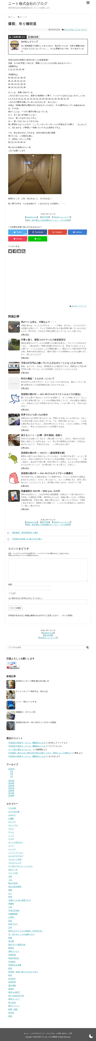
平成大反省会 (14, 911)
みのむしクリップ (79, 306)
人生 (10, 880)
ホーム (26, 1033)
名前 (10, 584)
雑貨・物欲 (13, 1009)
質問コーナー (14, 999)
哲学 (10, 897)
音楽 (10, 1016)
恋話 (10, 921)
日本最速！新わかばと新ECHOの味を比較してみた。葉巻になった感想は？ (40, 753)
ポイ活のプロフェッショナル (20, 866)
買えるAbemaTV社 (16, 996)
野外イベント (14, 1006)
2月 (11, 774)
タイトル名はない (15, 842)
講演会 (11, 989)
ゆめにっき (13, 870)
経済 (10, 975)
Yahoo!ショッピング (61, 217)
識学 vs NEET (14, 992)
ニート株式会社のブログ (28, 4)
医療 (10, 890)
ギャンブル (68, 30)
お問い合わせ (62, 1033)
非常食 (11, 1013)
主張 (10, 876)
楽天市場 (45, 217)
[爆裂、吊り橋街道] (77, 232)
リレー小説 (13, 873)
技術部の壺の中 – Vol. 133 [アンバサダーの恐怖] (36, 722)
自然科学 (12, 982)
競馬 (10, 968)
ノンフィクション (15, 853)
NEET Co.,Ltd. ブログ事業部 (47, 1037)
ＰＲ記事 (12, 808)
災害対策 (12, 955)
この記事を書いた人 (18, 37)
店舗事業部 (13, 914)
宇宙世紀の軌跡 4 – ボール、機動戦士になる (27, 743)
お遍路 (11, 818)
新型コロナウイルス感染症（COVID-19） (25, 931)
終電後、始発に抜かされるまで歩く (23, 972)
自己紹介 (12, 979)
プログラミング (14, 863)
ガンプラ (12, 822)
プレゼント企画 (14, 859)
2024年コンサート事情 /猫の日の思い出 (32, 681)
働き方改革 (13, 883)
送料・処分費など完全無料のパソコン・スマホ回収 (48, 220)
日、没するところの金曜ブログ (21, 934)
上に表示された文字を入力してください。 (26, 598)
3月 (11, 771)
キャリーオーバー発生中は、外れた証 (32, 691)
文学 (10, 928)
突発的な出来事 (14, 965)
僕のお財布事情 (14, 887)
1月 (11, 776)
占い (10, 893)
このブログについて (38, 1033)
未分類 (11, 941)
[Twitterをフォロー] (10, 251)
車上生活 (12, 1003)
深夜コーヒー (14, 951)
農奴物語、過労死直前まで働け (25, 533)
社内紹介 (12, 962)
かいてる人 (51, 1033)
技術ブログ (13, 924)
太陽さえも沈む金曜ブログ (19, 900)
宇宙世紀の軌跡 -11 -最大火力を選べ (27, 539)
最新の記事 (34, 37)
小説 (10, 907)
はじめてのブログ (15, 856)
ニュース (12, 849)
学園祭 (11, 904)
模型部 (11, 948)
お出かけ (12, 815)
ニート (84, 30)
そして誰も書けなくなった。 (20, 750)
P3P (70, 1033)
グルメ (11, 829)
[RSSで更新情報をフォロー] (23, 251)
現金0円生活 (13, 958)
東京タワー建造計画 (16, 945)
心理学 (11, 917)
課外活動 (12, 985)
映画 (10, 938)
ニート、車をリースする (26, 702)
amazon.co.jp (31, 217)
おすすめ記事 (14, 812)
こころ (77, 30)
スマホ (11, 839)
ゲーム (11, 832)
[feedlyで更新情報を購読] (19, 251)
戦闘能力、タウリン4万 (26, 712)
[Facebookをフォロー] (15, 251)
